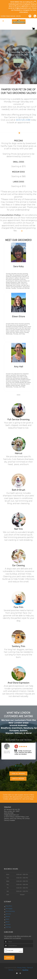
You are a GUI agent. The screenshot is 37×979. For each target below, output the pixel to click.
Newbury (28, 728)
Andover (22, 725)
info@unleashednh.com (11, 815)
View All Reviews (18, 773)
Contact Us (18, 61)
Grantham (17, 728)
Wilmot (18, 733)
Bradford (6, 728)
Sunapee (14, 730)
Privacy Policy (21, 967)
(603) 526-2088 (23, 120)
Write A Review (18, 778)
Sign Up (9, 957)
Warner (9, 733)
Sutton (23, 730)
